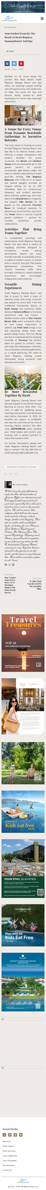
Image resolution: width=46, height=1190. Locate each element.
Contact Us (7, 1170)
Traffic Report (8, 1146)
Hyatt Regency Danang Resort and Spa (21, 467)
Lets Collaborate (10, 1156)
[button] (42, 18)
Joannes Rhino (22, 485)
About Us (6, 1141)
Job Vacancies (9, 1165)
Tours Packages (9, 1160)
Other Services (9, 1151)
